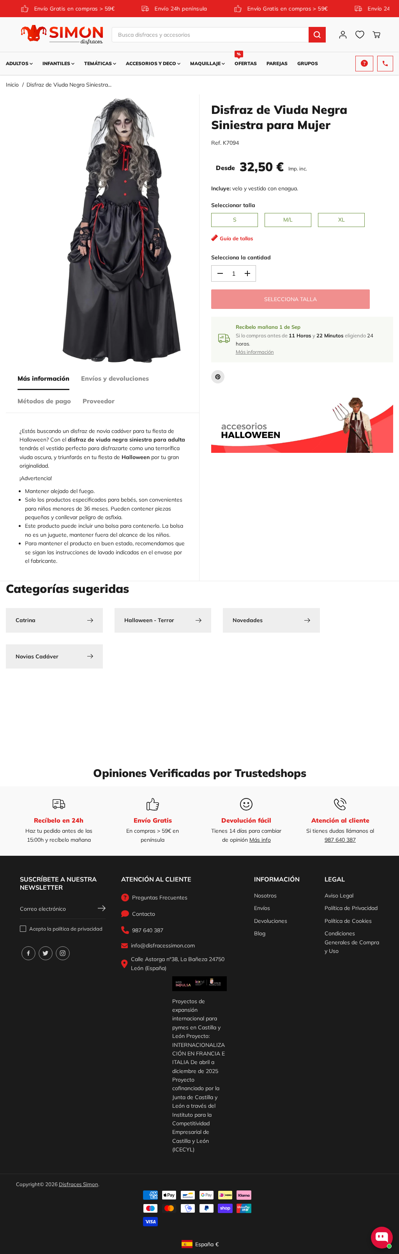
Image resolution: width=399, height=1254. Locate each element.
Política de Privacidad (351, 908)
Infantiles (56, 63)
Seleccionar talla (233, 205)
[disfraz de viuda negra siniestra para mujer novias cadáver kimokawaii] (120, 230)
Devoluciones (270, 920)
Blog (259, 933)
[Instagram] (62, 953)
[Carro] (376, 34)
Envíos (262, 908)
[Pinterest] (217, 376)
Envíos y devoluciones (115, 378)
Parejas (277, 63)
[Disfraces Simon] (62, 34)
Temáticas (98, 63)
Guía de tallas (236, 238)
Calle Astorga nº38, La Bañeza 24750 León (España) (177, 963)
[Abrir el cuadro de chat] (382, 1238)
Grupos (307, 63)
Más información (43, 378)
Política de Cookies (348, 920)
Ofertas (246, 59)
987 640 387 (340, 839)
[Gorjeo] (45, 953)
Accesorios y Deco (151, 63)
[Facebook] (28, 953)
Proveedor (99, 401)
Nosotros (265, 895)
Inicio (12, 84)
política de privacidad (77, 929)
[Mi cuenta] (343, 34)
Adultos (18, 63)
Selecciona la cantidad (241, 257)
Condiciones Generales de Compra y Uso (352, 942)
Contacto (143, 913)
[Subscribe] (102, 909)
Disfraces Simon (78, 1184)
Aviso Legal (339, 895)
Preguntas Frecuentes (159, 897)
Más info (260, 839)
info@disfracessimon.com (163, 945)
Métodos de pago (44, 401)
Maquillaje (206, 63)
